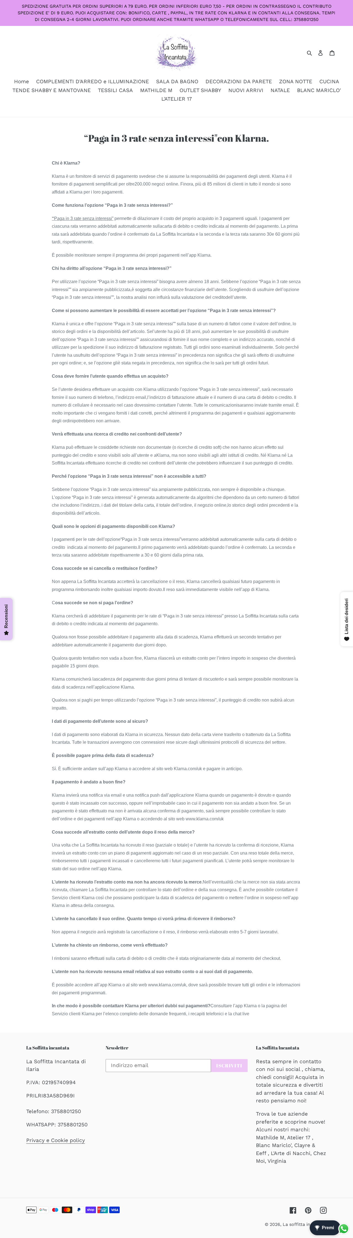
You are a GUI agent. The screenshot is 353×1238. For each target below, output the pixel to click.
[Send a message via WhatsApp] (343, 1228)
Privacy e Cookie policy (55, 1140)
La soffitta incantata (305, 1224)
